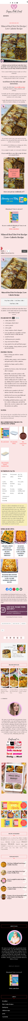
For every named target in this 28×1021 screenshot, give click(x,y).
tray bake (16, 847)
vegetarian (4, 849)
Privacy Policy (14, 966)
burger (2, 842)
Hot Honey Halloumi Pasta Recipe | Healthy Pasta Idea (16, 864)
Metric (17, 318)
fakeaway (4, 844)
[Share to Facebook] (7, 637)
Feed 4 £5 (10, 838)
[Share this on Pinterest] (14, 637)
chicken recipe (10, 842)
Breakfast (4, 838)
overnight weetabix (18, 846)
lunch (18, 844)
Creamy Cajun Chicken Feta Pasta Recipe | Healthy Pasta (16, 872)
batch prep (17, 839)
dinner (23, 623)
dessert (18, 842)
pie (2, 630)
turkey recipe (23, 847)
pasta (24, 846)
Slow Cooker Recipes (7, 1004)
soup (10, 847)
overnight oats (9, 846)
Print (24, 251)
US (13, 318)
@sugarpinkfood (13, 611)
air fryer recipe (14, 23)
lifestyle (11, 844)
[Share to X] (10, 637)
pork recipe (4, 847)
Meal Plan (16, 838)
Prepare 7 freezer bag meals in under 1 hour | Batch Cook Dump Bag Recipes (17, 897)
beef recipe (16, 623)
